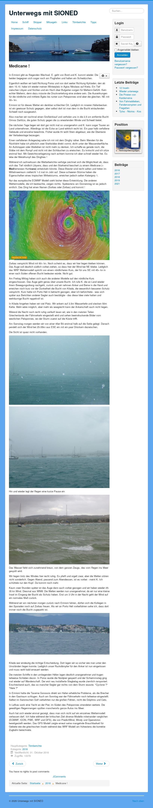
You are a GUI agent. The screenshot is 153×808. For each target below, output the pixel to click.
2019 (117, 180)
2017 (117, 173)
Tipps (93, 22)
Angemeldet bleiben (128, 49)
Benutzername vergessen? (122, 62)
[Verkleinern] (135, 144)
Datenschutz (35, 28)
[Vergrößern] (135, 136)
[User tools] (104, 76)
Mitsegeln (51, 22)
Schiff (25, 22)
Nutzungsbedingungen (129, 151)
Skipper (37, 22)
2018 (25, 749)
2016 (117, 170)
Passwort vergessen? (126, 67)
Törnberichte (79, 22)
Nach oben (138, 801)
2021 (117, 183)
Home (14, 22)
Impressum (17, 28)
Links (65, 22)
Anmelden (122, 55)
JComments (59, 776)
